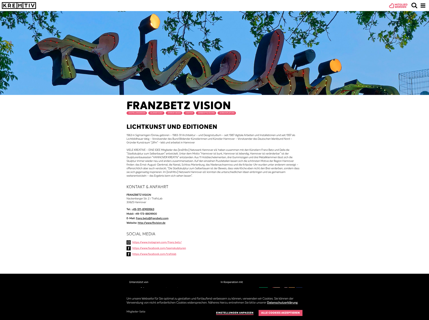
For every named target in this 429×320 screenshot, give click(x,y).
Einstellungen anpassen (234, 313)
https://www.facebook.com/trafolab (154, 254)
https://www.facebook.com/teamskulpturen (159, 248)
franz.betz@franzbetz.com (152, 218)
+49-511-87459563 (143, 209)
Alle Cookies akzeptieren (280, 313)
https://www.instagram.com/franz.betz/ (157, 242)
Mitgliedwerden (401, 6)
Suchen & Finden (414, 6)
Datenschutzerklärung (282, 302)
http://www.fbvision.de (151, 223)
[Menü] (423, 6)
